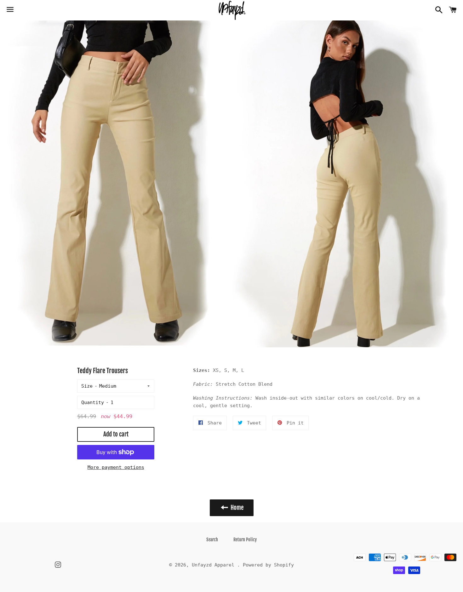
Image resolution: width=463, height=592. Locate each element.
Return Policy (245, 539)
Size (87, 386)
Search (212, 539)
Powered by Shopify (268, 565)
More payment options (116, 467)
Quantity (92, 402)
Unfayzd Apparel (214, 565)
